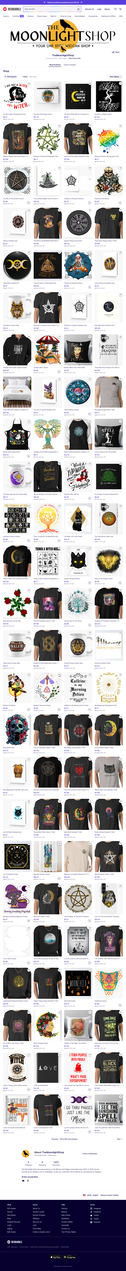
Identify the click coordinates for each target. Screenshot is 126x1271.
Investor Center (38, 1212)
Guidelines (65, 1218)
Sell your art (37, 1222)
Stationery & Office (108, 16)
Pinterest (97, 1222)
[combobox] (52, 9)
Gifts (121, 16)
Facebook (97, 1212)
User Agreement (12, 1247)
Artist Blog (37, 1229)
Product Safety (67, 1222)
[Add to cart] (28, 202)
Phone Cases (42, 16)
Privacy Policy (23, 1247)
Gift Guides (11, 1208)
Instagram (97, 1208)
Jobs (34, 1225)
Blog (9, 1218)
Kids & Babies (80, 16)
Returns (64, 1212)
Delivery (64, 1208)
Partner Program (39, 1215)
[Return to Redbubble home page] (12, 9)
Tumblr (96, 1219)
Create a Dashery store (41, 1232)
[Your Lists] (115, 9)
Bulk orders (11, 1232)
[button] (63, 2)
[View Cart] (120, 9)
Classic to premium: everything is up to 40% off (63, 2)
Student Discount (13, 1222)
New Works (11, 1215)
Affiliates (36, 1218)
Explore (6, 16)
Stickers (31, 16)
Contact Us (65, 1229)
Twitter (96, 1215)
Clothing (18, 16)
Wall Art (54, 16)
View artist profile (75, 58)
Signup (9, 1229)
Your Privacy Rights (68, 1232)
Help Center (65, 1215)
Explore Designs (70, 65)
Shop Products (55, 65)
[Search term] (78, 9)
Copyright (65, 1225)
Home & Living (65, 16)
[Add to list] (29, 83)
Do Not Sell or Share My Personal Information (44, 1247)
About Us (36, 1208)
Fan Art (10, 1212)
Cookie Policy (64, 1247)
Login (9, 1225)
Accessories (93, 16)
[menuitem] (6, 16)
